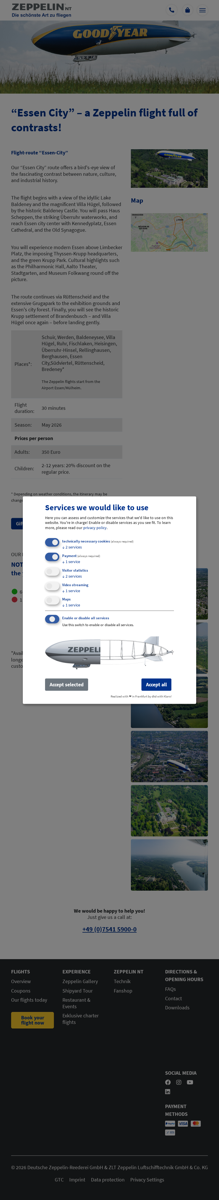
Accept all (156, 684)
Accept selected (67, 684)
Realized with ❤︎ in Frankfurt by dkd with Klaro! (141, 696)
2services (72, 547)
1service (71, 561)
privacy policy (95, 527)
